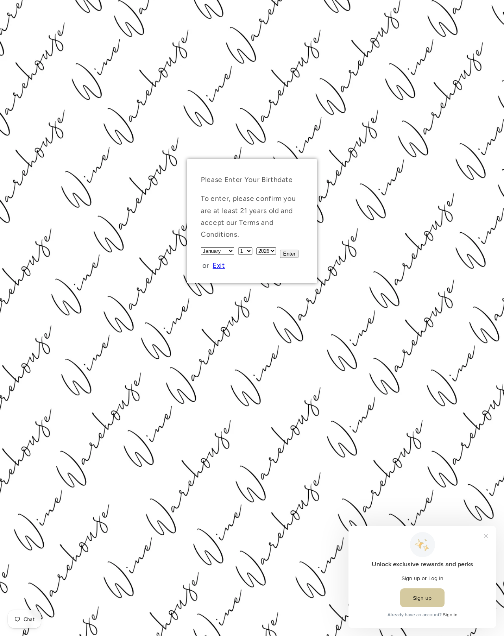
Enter (289, 254)
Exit (219, 265)
